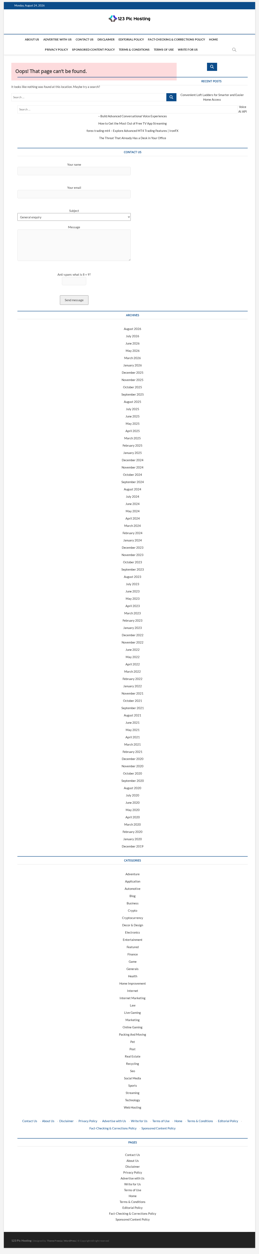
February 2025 (132, 445)
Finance (132, 954)
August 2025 (132, 401)
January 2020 (132, 839)
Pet (132, 1042)
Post (133, 1049)
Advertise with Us (57, 39)
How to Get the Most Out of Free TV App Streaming (132, 123)
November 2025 (132, 380)
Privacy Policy (56, 49)
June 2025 (132, 416)
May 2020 (133, 810)
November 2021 (132, 693)
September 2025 (132, 394)
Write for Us (188, 49)
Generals (132, 969)
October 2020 (132, 773)
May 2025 (133, 423)
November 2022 (132, 642)
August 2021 (132, 715)
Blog (133, 896)
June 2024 (132, 504)
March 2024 (132, 525)
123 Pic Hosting (21, 1240)
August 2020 (132, 788)
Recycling (132, 1063)
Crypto (132, 910)
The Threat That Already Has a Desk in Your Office (132, 138)
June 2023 (132, 591)
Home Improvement (132, 983)
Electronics (132, 932)
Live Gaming (132, 1012)
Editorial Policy (131, 39)
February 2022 (132, 679)
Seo (132, 1071)
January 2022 (132, 686)
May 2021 (133, 730)
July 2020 (132, 795)
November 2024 (132, 467)
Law (132, 1005)
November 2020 (132, 766)
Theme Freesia (54, 1240)
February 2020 (132, 832)
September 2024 (132, 482)
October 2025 (132, 387)
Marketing (132, 1020)
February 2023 (132, 620)
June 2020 (132, 802)
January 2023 (132, 628)
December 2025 (132, 372)
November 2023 (132, 555)
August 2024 (132, 489)
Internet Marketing (132, 998)
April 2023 (132, 606)
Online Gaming (132, 1027)
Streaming (132, 1093)
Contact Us (84, 39)
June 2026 (132, 343)
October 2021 (132, 700)
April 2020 (132, 817)
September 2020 (132, 780)
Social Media (132, 1078)
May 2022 (133, 657)
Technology (132, 1100)
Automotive (132, 888)
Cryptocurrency (132, 918)
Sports (132, 1085)
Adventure (132, 874)
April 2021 (132, 737)
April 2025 (132, 431)
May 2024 (133, 511)
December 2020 (132, 759)
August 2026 (132, 329)
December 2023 (132, 547)
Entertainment (132, 939)
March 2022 (132, 671)
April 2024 (132, 518)
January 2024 (132, 540)
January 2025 (132, 453)
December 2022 (132, 635)
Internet (132, 991)
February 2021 (132, 751)
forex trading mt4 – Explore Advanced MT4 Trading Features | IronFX (132, 130)
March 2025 (132, 438)
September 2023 (132, 569)
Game (133, 961)
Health (132, 976)
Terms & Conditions (134, 49)
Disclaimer (106, 39)
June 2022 (132, 649)
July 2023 (132, 584)
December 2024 (132, 460)
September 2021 (132, 708)
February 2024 (132, 533)
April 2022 (132, 664)
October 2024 (132, 474)
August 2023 (132, 576)
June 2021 (132, 722)
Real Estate (132, 1056)
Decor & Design (132, 925)
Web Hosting (132, 1107)
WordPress (70, 1240)
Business (133, 903)
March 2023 (132, 613)
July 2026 (132, 336)
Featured (133, 947)
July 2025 (132, 409)
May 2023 (133, 598)
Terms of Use (164, 49)
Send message (74, 300)
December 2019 (132, 846)
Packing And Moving (132, 1034)
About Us (32, 39)
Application (132, 881)
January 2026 (132, 365)
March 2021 (132, 744)
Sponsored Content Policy (93, 49)
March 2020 (132, 824)
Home (213, 39)
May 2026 (133, 350)
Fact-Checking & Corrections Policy (176, 39)
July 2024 (132, 496)
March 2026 (132, 358)
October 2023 (132, 562)
